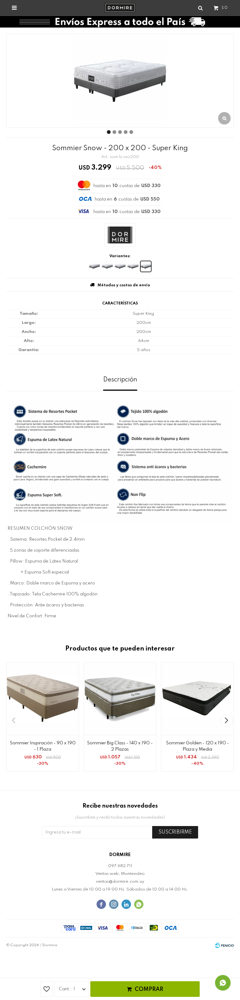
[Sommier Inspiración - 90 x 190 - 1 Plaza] (42, 698)
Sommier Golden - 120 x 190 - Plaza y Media (197, 746)
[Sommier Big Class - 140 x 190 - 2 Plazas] (120, 698)
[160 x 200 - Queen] (120, 266)
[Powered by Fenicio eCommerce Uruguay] (224, 945)
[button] (226, 720)
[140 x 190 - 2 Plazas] (107, 266)
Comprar (149, 989)
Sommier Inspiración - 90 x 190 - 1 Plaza (43, 746)
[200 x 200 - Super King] (145, 266)
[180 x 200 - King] (133, 266)
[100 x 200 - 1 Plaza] (94, 266)
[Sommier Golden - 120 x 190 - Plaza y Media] (197, 698)
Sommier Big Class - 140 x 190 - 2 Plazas (120, 746)
